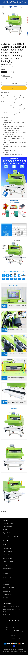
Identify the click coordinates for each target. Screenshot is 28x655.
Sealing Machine (7, 558)
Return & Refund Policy (9, 587)
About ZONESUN (7, 577)
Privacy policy (6, 651)
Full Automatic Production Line (11, 544)
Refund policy (21, 649)
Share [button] (4, 511)
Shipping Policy (7, 591)
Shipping (3, 66)
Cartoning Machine (8, 561)
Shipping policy (22, 651)
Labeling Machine (7, 554)
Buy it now (14, 88)
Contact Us (6, 581)
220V (10, 72)
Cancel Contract (7, 597)
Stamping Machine (8, 568)
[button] (3, 7)
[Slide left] (10, 39)
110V (4, 72)
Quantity (3, 75)
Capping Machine (7, 551)
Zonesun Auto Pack (12, 649)
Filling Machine (7, 548)
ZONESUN (6, 520)
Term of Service (7, 594)
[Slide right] (17, 39)
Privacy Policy (6, 584)
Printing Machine (7, 565)
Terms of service (14, 651)
